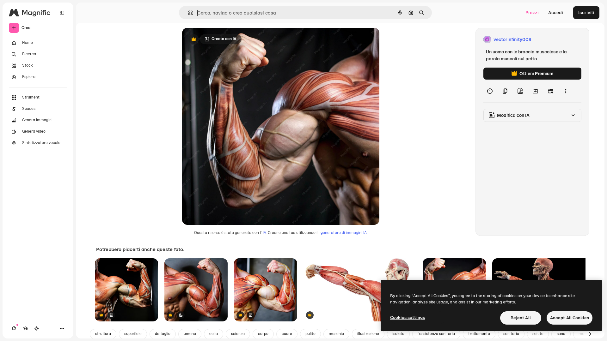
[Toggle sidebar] (62, 13)
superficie (133, 333)
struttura (103, 333)
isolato (398, 333)
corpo (263, 333)
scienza (238, 333)
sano (561, 333)
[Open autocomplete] (188, 12)
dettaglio (162, 333)
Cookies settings (407, 317)
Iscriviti (586, 12)
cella (213, 333)
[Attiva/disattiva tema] (37, 328)
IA (264, 232)
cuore (287, 333)
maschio (336, 333)
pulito (310, 333)
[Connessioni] (14, 328)
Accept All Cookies (569, 317)
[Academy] (25, 328)
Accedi (555, 12)
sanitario (511, 333)
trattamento (479, 333)
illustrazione (368, 333)
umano (190, 333)
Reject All (521, 317)
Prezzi (532, 12)
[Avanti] (590, 334)
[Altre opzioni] (565, 91)
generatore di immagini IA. (344, 232)
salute (537, 333)
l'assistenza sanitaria (436, 333)
